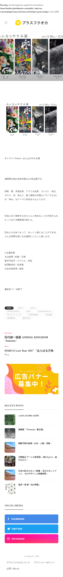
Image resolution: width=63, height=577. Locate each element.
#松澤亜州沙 (11, 318)
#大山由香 (48, 315)
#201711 (20, 308)
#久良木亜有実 (33, 315)
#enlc (28, 311)
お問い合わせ (12, 568)
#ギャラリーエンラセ (14, 315)
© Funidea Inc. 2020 (31, 556)
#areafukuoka (13, 311)
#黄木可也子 (26, 318)
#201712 (33, 308)
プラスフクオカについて (18, 562)
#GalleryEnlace (44, 311)
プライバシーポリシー (44, 562)
